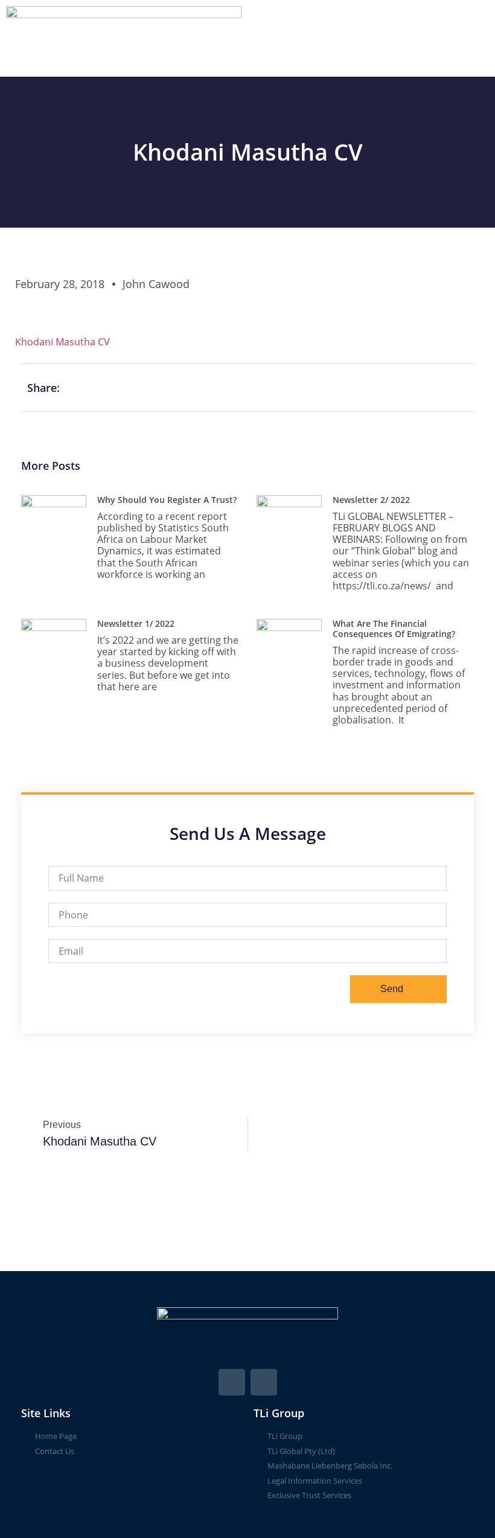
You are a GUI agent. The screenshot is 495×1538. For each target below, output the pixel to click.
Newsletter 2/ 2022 (371, 499)
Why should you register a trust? (167, 499)
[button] (371, 38)
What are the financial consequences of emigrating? (394, 628)
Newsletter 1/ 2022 (135, 623)
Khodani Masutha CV (62, 341)
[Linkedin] (264, 1382)
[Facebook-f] (232, 1382)
